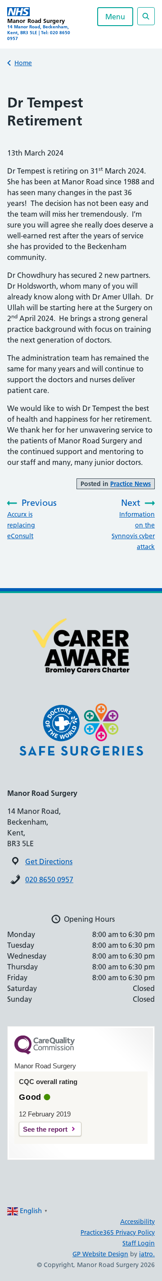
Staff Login (138, 1243)
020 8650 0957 (49, 879)
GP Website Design (100, 1254)
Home (23, 63)
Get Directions (48, 861)
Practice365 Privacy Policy (118, 1232)
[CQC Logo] (44, 1052)
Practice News (130, 484)
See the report (45, 1129)
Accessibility (137, 1222)
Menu (115, 16)
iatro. (147, 1254)
